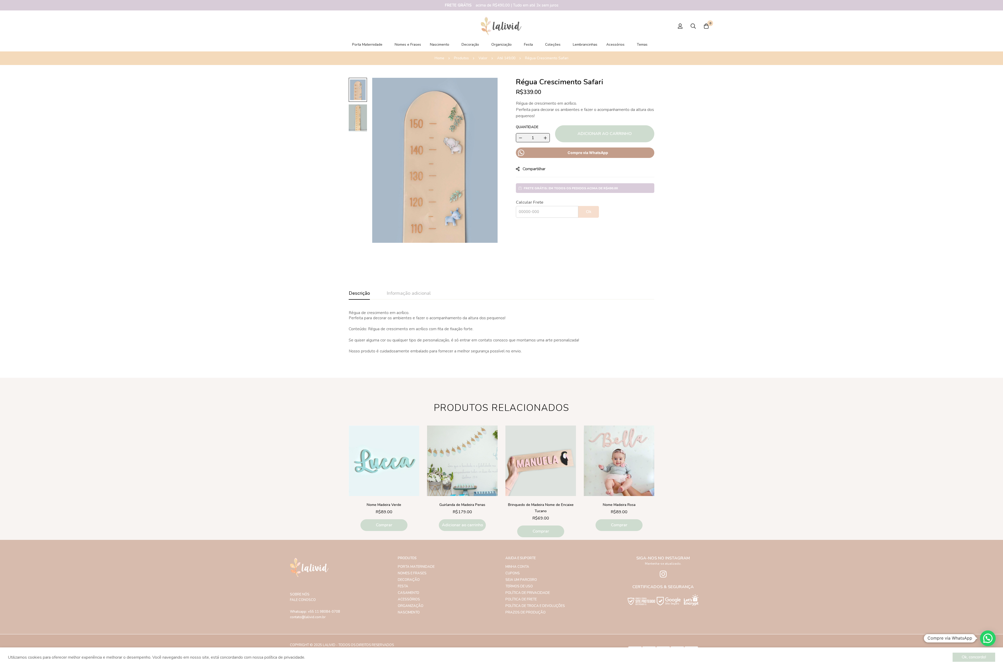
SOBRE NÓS (300, 594)
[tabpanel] (501, 332)
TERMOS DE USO (519, 586)
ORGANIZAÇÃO (410, 606)
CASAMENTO (408, 593)
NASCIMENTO (409, 612)
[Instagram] (663, 574)
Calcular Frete (529, 202)
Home (439, 58)
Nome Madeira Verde (384, 504)
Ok (588, 212)
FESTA (403, 586)
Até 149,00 (506, 58)
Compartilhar (534, 169)
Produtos (461, 58)
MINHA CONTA (517, 566)
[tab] (359, 293)
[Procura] (693, 26)
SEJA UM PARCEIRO (521, 579)
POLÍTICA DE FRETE (521, 599)
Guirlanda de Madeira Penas (462, 504)
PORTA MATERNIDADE (416, 566)
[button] (462, 525)
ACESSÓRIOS (409, 599)
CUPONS (512, 573)
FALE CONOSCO (303, 600)
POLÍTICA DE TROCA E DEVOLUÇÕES (535, 606)
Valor (483, 58)
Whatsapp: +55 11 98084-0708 (315, 611)
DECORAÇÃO (409, 579)
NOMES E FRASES (412, 573)
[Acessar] (680, 26)
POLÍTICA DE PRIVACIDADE (527, 593)
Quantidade (527, 127)
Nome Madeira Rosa (619, 504)
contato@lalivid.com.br (308, 617)
